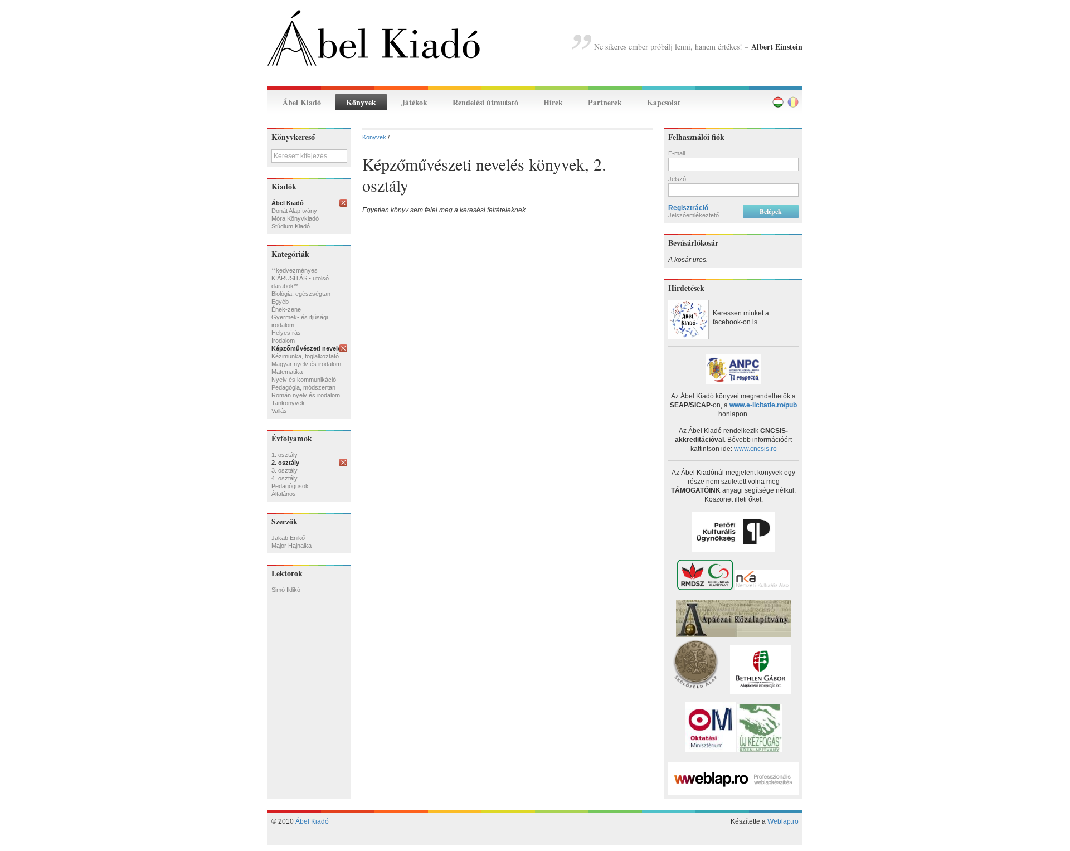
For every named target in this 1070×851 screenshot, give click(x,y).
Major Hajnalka (291, 545)
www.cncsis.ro (755, 449)
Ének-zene (286, 309)
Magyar (778, 102)
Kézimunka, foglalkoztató (305, 356)
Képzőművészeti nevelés (307, 348)
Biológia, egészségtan (300, 293)
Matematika (287, 371)
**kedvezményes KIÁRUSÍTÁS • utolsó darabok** (300, 278)
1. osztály (284, 454)
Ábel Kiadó (302, 102)
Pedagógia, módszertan (303, 387)
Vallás (279, 410)
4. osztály (284, 478)
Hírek (553, 102)
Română (793, 102)
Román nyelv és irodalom (305, 395)
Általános (283, 493)
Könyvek (361, 102)
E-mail (676, 153)
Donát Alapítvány (294, 210)
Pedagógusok (290, 486)
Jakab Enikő (288, 537)
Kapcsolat (663, 102)
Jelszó (677, 179)
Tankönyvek (288, 403)
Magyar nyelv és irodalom (306, 364)
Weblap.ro (783, 821)
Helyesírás (286, 332)
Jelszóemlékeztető (693, 215)
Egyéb (280, 301)
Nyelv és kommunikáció (303, 379)
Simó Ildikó (285, 589)
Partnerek (605, 102)
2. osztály (285, 462)
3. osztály (284, 470)
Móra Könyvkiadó (295, 218)
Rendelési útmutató (485, 102)
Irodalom (283, 340)
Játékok (414, 102)
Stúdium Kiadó (290, 226)
